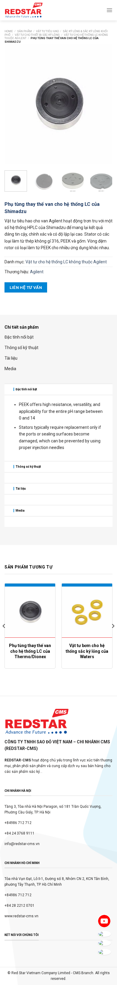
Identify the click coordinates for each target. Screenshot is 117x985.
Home (8, 31)
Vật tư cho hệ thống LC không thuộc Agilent (66, 261)
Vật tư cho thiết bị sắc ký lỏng (37, 34)
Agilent (37, 271)
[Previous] (14, 104)
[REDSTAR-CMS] (23, 10)
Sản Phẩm (24, 31)
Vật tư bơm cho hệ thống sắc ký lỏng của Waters (87, 651)
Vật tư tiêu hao (47, 31)
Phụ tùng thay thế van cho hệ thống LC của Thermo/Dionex (30, 651)
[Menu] (109, 10)
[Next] (103, 104)
